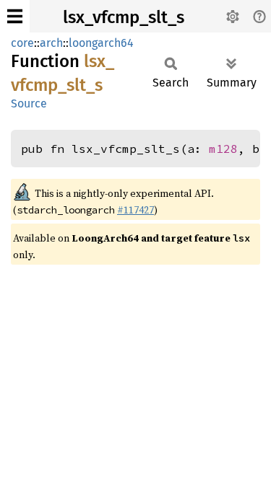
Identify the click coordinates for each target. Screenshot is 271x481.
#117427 (135, 210)
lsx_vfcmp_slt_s (123, 17)
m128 (223, 148)
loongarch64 (101, 43)
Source (29, 103)
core (22, 43)
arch (51, 43)
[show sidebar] (15, 16)
